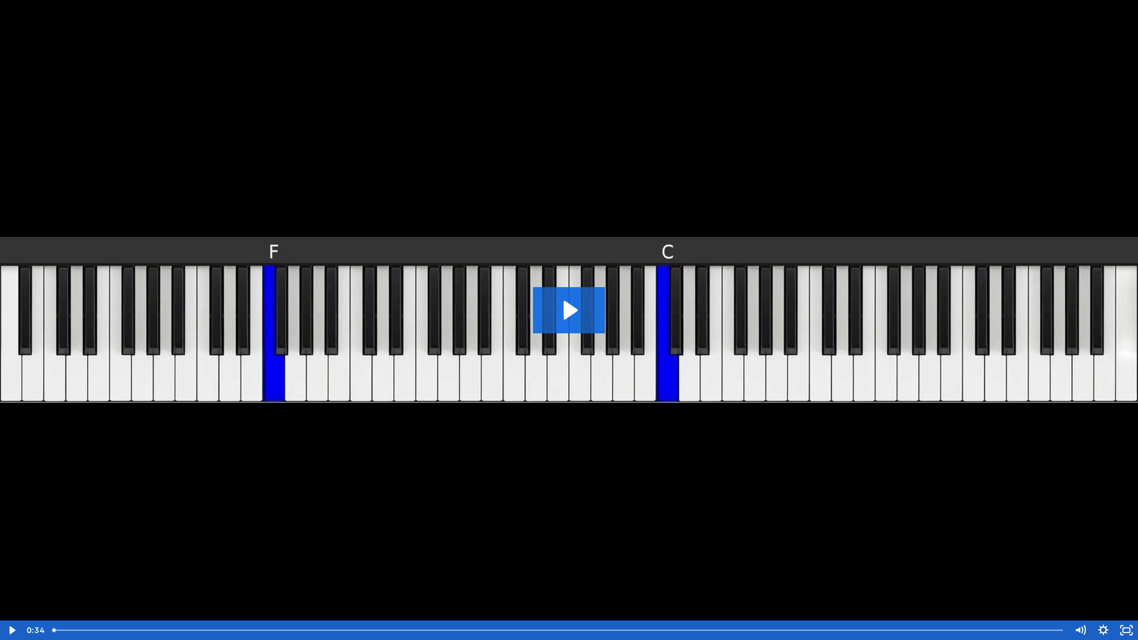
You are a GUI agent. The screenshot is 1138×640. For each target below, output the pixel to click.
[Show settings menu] (1103, 630)
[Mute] (1080, 630)
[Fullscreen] (1126, 630)
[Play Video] (11, 630)
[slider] (558, 630)
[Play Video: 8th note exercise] (569, 310)
